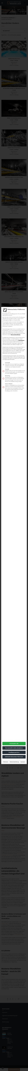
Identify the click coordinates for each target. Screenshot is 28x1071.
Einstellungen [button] (21, 340)
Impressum (23, 761)
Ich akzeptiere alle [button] (14, 743)
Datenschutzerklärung (15, 334)
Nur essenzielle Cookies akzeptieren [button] (14, 748)
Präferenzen (5, 761)
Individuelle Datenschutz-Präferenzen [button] (14, 756)
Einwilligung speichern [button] (14, 752)
